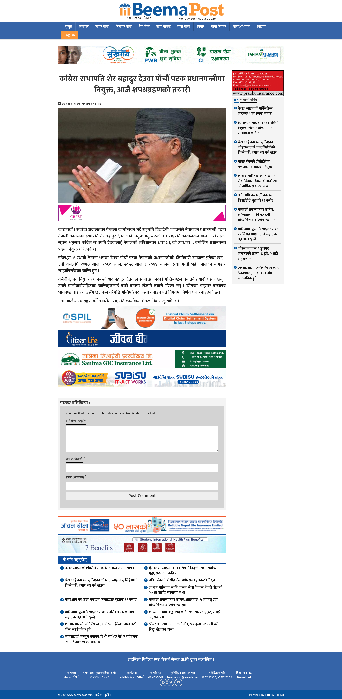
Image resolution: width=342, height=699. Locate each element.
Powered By (256, 695)
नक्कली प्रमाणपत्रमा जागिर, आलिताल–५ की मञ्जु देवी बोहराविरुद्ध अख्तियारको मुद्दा (183, 602)
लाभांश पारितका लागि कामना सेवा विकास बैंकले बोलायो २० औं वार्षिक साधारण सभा (185, 590)
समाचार (84, 26)
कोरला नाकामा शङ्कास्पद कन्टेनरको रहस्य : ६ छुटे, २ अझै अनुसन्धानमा (185, 615)
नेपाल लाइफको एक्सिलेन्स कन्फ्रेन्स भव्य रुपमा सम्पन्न (99, 568)
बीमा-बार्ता (183, 26)
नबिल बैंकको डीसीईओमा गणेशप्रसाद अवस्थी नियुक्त (182, 580)
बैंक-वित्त (144, 26)
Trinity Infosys (275, 695)
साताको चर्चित (248, 100)
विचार (200, 26)
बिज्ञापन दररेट (244, 673)
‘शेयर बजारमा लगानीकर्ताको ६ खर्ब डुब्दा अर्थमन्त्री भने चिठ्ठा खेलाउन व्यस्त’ (183, 627)
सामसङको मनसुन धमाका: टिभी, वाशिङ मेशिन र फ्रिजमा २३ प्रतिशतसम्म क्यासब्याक (101, 639)
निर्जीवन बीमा (124, 26)
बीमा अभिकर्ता (241, 26)
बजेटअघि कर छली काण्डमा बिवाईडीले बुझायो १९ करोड (101, 599)
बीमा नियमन (218, 26)
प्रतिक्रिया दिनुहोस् (76, 420)
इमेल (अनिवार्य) (75, 477)
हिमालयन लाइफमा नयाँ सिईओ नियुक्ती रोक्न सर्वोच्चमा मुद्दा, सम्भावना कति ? (184, 571)
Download (244, 677)
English (70, 35)
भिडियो (261, 26)
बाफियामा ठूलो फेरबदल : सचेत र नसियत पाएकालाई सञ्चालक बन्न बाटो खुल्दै (99, 615)
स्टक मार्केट (163, 26)
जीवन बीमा (102, 26)
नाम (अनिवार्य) (74, 459)
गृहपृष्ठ (68, 26)
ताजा (236, 100)
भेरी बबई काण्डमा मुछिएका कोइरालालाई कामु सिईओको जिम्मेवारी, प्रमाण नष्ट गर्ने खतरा (101, 583)
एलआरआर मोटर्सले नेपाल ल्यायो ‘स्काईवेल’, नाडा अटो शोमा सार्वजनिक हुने (100, 627)
